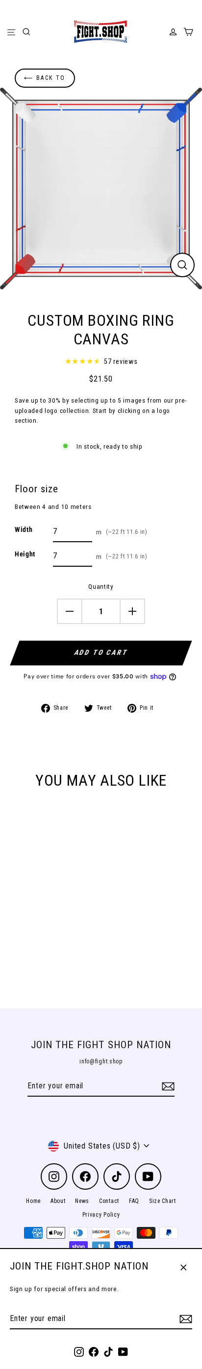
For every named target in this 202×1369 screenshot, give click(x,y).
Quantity (100, 586)
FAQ (134, 1201)
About (57, 1201)
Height (25, 554)
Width (23, 529)
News (82, 1201)
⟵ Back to (45, 77)
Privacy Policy (101, 1214)
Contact (109, 1201)
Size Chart (162, 1201)
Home (33, 1201)
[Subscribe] (184, 1319)
